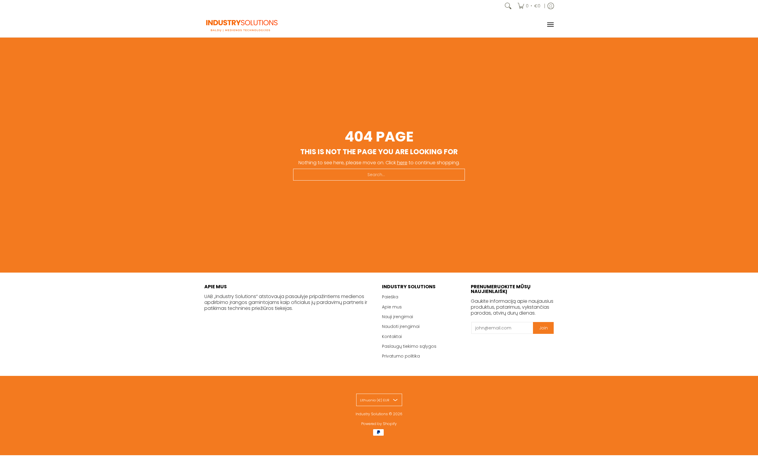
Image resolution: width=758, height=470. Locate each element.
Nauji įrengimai (397, 317)
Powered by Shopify (379, 423)
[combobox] (379, 175)
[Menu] (550, 24)
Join (543, 328)
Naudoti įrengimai (401, 326)
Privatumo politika (401, 356)
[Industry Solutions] (241, 24)
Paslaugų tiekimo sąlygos (409, 346)
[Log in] (551, 6)
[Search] (508, 6)
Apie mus (392, 307)
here (402, 162)
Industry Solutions (372, 413)
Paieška (390, 297)
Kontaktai (392, 336)
